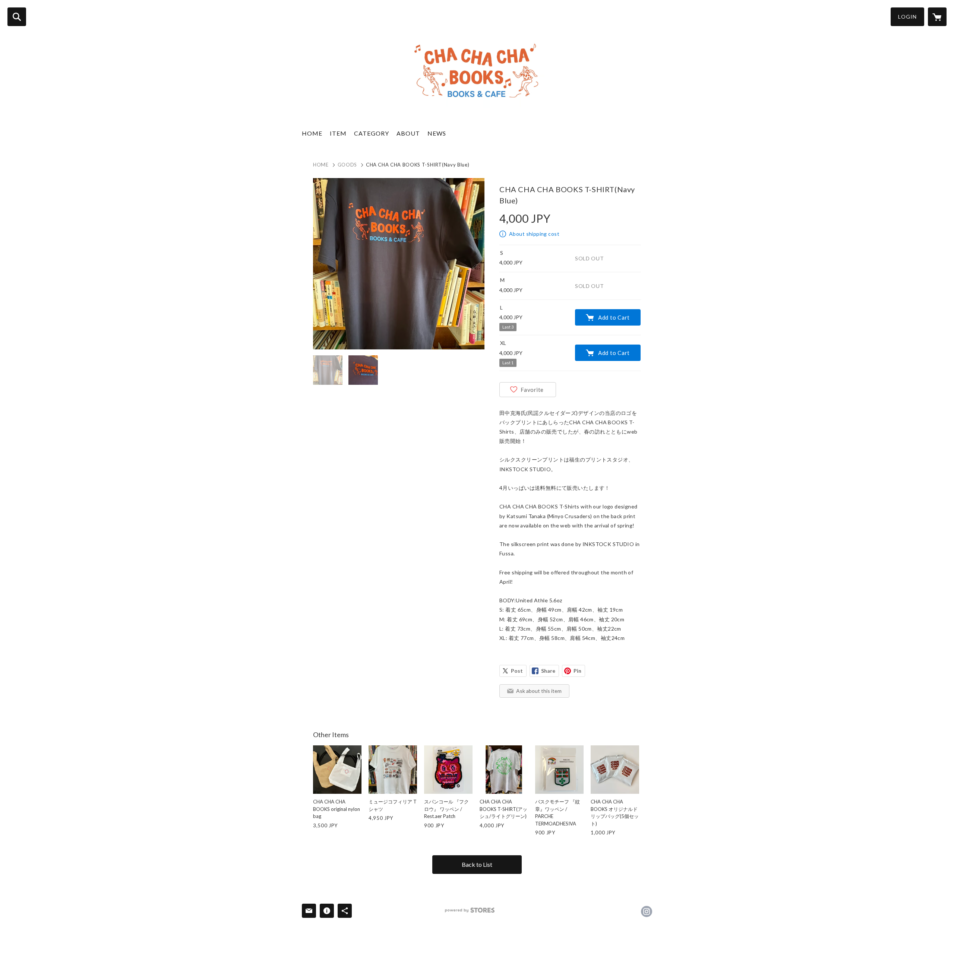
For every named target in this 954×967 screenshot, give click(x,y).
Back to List (477, 864)
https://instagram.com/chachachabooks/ (646, 911)
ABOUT (408, 133)
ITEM (338, 133)
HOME (312, 133)
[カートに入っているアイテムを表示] (937, 16)
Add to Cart (614, 317)
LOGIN (907, 16)
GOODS (347, 165)
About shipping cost (534, 234)
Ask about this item (539, 691)
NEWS (436, 133)
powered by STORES (469, 910)
